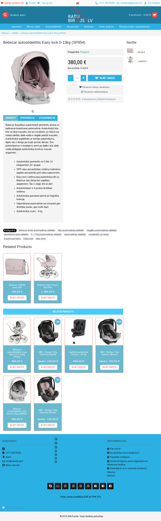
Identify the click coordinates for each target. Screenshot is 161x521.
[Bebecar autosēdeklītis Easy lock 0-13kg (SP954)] (33, 79)
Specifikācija (27, 118)
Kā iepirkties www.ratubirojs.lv (125, 453)
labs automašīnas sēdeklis (71, 230)
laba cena (41, 238)
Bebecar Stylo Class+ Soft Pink (146, 59)
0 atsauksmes (89, 99)
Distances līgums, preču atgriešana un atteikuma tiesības (127, 463)
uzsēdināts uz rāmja (99, 234)
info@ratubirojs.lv (14, 461)
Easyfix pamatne (12, 238)
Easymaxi (28, 238)
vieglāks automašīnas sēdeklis (102, 230)
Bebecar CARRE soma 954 (146, 50)
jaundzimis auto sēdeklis (16, 234)
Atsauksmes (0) (47, 118)
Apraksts (11, 118)
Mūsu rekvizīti (13, 465)
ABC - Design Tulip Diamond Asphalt (48, 353)
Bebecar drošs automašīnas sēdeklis (37, 230)
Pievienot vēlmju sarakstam (96, 87)
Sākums (111, 472)
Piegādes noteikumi (120, 457)
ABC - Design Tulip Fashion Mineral (109, 353)
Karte (8, 457)
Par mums (115, 448)
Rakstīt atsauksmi (107, 99)
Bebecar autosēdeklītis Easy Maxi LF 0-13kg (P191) (17, 353)
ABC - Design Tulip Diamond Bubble (48, 411)
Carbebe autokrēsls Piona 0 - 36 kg (78, 353)
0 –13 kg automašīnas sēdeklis (46, 234)
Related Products (63, 311)
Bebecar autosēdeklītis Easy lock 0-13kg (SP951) (17, 411)
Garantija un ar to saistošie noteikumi (128, 468)
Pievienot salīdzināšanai (96, 92)
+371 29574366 (13, 453)
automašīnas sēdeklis (75, 234)
